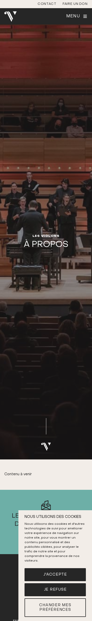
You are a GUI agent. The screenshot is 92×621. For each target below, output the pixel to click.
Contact (47, 4)
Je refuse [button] (55, 589)
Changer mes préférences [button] (55, 607)
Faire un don (75, 4)
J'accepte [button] (55, 574)
